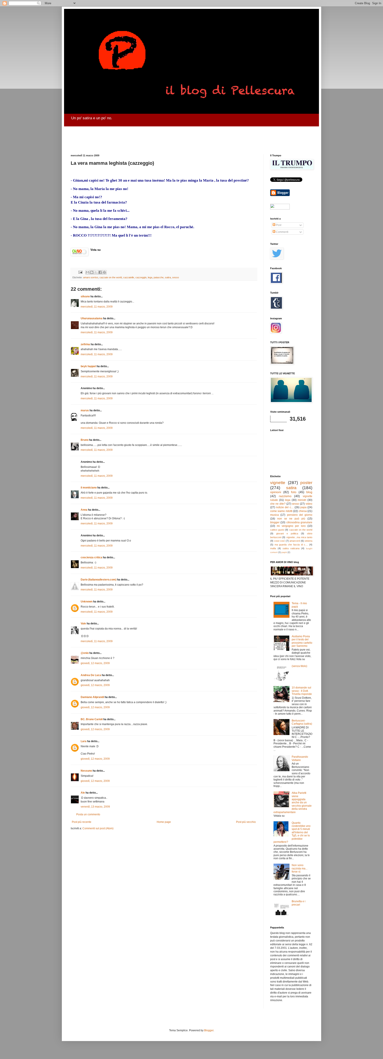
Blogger (208, 1030)
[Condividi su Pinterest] (104, 272)
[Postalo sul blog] (92, 272)
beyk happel (88, 366)
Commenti (281, 231)
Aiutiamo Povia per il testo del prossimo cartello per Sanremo (302, 641)
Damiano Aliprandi (92, 697)
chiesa (303, 511)
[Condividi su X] (96, 272)
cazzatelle (128, 277)
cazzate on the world (111, 277)
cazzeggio (141, 277)
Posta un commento (88, 814)
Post (278, 225)
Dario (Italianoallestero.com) (98, 579)
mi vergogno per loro (291, 526)
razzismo (285, 496)
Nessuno (86, 770)
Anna (84, 509)
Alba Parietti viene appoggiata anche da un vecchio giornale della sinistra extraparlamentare (293, 802)
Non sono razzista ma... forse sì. (299, 868)
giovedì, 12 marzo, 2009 (95, 663)
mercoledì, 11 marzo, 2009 (97, 306)
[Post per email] (80, 272)
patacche (159, 277)
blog (309, 492)
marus (85, 410)
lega (150, 277)
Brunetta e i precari (298, 903)
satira (168, 277)
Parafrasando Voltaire (300, 758)
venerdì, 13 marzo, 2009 (95, 806)
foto (293, 492)
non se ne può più (291, 518)
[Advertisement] (178, 136)
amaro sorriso (90, 277)
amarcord (294, 540)
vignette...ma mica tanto (299, 537)
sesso (175, 277)
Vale (83, 623)
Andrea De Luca (91, 675)
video (309, 503)
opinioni (275, 492)
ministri (302, 500)
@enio (85, 653)
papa (303, 507)
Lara (83, 741)
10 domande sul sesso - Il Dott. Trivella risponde (302, 691)
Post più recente (81, 822)
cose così (279, 540)
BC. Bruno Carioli (92, 719)
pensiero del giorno (300, 514)
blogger (274, 522)
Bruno (84, 439)
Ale (83, 792)
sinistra (308, 540)
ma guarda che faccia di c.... (291, 544)
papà (284, 552)
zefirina (85, 344)
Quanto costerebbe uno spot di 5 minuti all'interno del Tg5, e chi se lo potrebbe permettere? (292, 832)
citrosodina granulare (299, 522)
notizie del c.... (284, 507)
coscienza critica (91, 557)
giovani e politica (287, 533)
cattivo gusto (277, 529)
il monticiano (89, 487)
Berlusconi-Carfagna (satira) (302, 722)
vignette (277, 482)
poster (306, 482)
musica (274, 514)
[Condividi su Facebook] (100, 272)
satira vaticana (291, 548)
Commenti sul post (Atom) (97, 828)
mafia (273, 548)
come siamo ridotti (281, 511)
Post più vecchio (246, 822)
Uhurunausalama (91, 318)
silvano (85, 296)
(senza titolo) (299, 666)
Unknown (86, 601)
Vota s (94, 249)
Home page (164, 822)
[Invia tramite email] (87, 272)
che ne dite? (277, 503)
